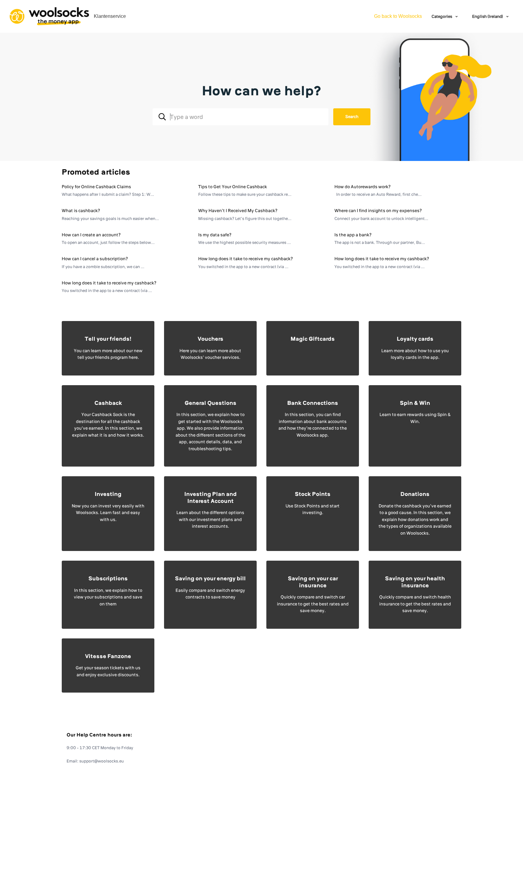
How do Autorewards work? (362, 186)
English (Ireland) (488, 16)
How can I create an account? (91, 235)
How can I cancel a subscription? (95, 258)
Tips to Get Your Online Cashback (232, 186)
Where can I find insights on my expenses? (378, 210)
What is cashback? (81, 210)
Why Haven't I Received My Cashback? (238, 210)
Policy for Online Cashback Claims (96, 186)
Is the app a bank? (353, 235)
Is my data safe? (215, 235)
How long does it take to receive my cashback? (245, 258)
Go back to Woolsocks (398, 16)
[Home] (49, 16)
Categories (442, 16)
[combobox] (240, 116)
